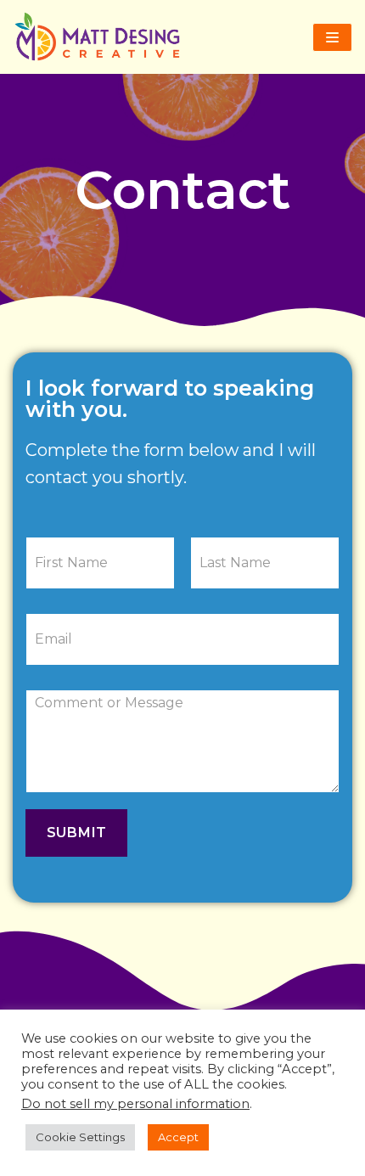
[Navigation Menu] (332, 37)
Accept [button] (178, 1137)
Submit (76, 832)
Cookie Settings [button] (80, 1137)
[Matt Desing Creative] (102, 37)
